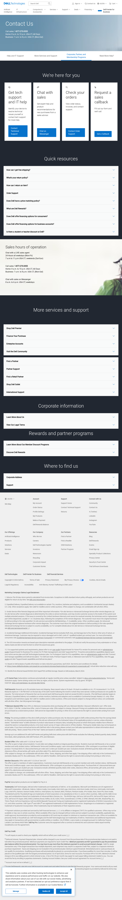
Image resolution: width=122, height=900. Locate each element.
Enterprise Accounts (14, 344)
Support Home (66, 503)
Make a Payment (39, 520)
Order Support (12, 193)
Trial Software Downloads (98, 566)
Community (93, 503)
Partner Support (13, 369)
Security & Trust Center (97, 562)
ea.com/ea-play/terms (36, 683)
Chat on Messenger (44, 132)
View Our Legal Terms (15, 425)
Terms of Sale (35, 580)
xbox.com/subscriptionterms (95, 678)
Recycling (36, 558)
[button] (77, 3)
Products (8, 541)
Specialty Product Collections (100, 554)
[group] (18, 112)
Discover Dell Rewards (15, 452)
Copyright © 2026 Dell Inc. (14, 580)
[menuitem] (22, 11)
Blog (90, 536)
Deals (7, 554)
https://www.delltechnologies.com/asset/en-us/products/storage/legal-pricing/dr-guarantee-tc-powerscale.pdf (48, 666)
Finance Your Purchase (16, 336)
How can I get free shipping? (18, 170)
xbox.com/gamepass (20, 683)
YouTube (92, 524)
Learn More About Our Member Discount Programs (27, 444)
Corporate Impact (39, 562)
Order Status (37, 507)
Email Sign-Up (94, 549)
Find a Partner (12, 361)
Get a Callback (103, 134)
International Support (15, 392)
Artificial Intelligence (12, 536)
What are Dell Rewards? (16, 208)
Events (91, 545)
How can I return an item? (17, 185)
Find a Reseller (66, 541)
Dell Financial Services (55, 574)
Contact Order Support (74, 132)
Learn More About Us (15, 417)
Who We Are (37, 536)
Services (8, 549)
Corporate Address (14, 477)
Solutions (8, 545)
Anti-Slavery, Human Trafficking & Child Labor (55, 585)
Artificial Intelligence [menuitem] (8, 11)
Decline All (46, 891)
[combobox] (39, 3)
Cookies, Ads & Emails (97, 580)
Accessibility (28, 585)
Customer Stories (39, 566)
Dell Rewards (94, 541)
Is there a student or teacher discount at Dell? (25, 232)
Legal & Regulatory (12, 585)
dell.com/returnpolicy (37, 600)
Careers (36, 541)
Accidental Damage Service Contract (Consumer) (35, 638)
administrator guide (94, 654)
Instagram (93, 520)
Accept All (63, 891)
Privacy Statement (52, 580)
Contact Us (93, 507)
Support (9, 485)
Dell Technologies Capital (42, 545)
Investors (36, 549)
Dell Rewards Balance (41, 524)
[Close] (71, 869)
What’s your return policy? (17, 178)
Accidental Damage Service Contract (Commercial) (94, 638)
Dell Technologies (11, 574)
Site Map (8, 504)
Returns (64, 512)
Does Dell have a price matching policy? (23, 201)
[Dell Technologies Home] (14, 3)
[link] (90, 3)
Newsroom (37, 554)
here (38, 701)
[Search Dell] (49, 3)
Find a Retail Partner (14, 377)
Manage (16, 891)
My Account (37, 503)
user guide (56, 650)
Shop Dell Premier (13, 328)
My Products (37, 516)
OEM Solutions (66, 545)
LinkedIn (92, 516)
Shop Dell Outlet (13, 384)
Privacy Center (94, 558)
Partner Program (67, 549)
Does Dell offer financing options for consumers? (27, 216)
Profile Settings (38, 512)
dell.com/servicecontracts (17, 628)
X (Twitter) (93, 512)
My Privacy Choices (72, 580)
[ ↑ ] (28, 628)
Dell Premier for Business (108, 11)
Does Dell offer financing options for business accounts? (30, 224)
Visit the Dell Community (16, 351)
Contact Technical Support (15, 131)
